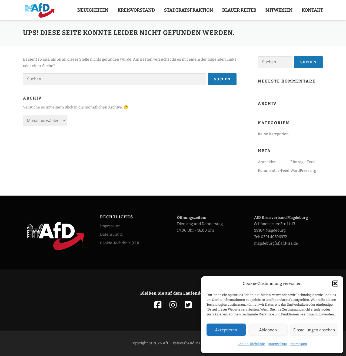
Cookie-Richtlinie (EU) (119, 243)
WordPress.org (303, 170)
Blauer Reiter (239, 10)
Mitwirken (278, 10)
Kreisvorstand (136, 10)
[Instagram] (173, 305)
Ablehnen (268, 329)
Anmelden (267, 162)
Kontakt (312, 10)
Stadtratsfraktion (188, 10)
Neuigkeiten (92, 10)
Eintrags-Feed (302, 162)
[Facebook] (158, 305)
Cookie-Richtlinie (251, 344)
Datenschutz (277, 344)
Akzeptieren (226, 329)
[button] (335, 283)
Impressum (298, 344)
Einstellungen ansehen (314, 329)
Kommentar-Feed (273, 170)
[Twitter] (188, 305)
